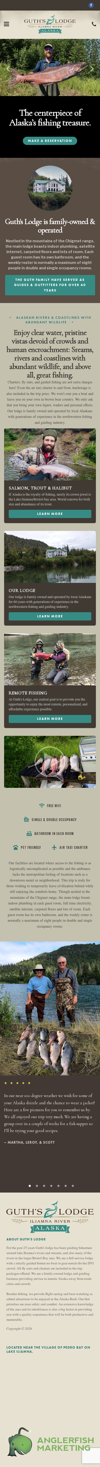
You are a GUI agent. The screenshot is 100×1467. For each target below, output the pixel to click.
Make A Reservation (50, 141)
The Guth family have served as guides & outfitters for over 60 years (50, 285)
